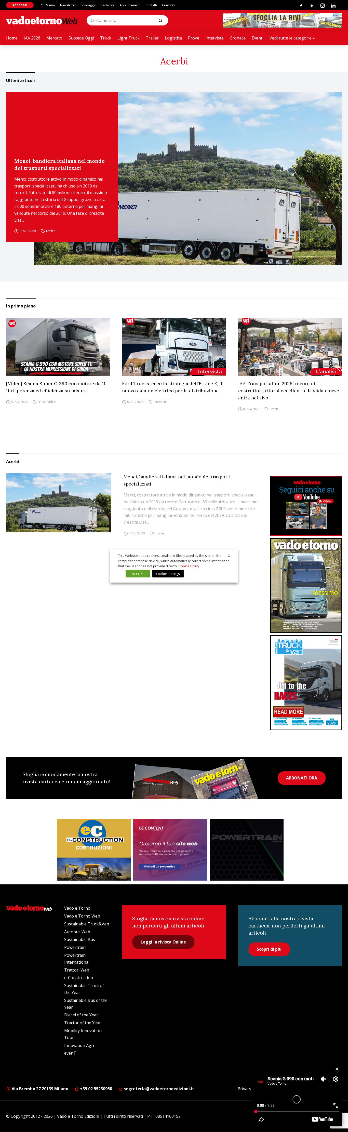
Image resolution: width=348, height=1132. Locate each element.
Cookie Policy (189, 566)
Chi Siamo (48, 5)
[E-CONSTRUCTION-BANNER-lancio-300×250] (94, 850)
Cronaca (238, 38)
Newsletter (68, 5)
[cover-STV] (306, 682)
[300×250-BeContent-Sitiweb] (170, 850)
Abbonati (19, 5)
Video (51, 402)
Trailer (152, 38)
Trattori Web (76, 970)
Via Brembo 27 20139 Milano (39, 1088)
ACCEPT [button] (138, 573)
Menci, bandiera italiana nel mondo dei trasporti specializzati (59, 164)
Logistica (173, 38)
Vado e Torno (77, 908)
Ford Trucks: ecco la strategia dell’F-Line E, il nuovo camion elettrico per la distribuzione (172, 387)
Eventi (257, 38)
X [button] (229, 555)
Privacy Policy (250, 1088)
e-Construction (78, 977)
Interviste (214, 38)
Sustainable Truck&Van (86, 924)
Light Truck (128, 38)
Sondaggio (88, 5)
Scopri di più (269, 949)
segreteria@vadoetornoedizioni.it (158, 1088)
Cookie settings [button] (168, 573)
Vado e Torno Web (82, 916)
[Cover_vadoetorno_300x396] (306, 585)
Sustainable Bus (79, 939)
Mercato (54, 38)
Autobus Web (77, 932)
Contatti (151, 5)
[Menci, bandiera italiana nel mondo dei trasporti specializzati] (188, 178)
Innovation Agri (79, 1045)
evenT (70, 1053)
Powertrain (75, 947)
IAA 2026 (32, 38)
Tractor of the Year (82, 1023)
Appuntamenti (130, 5)
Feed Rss (168, 5)
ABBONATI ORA (301, 778)
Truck (105, 38)
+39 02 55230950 (95, 1088)
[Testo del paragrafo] (282, 20)
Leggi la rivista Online (163, 942)
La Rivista (108, 5)
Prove (193, 38)
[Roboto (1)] (306, 506)
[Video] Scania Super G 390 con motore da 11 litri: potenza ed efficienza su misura (55, 387)
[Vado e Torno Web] (41, 20)
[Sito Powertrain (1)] (247, 850)
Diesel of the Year (81, 1015)
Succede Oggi (81, 38)
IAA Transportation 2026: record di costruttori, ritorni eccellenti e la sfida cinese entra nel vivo (288, 391)
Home (12, 38)
